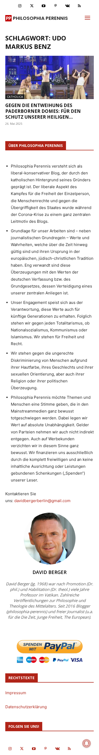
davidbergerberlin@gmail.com (42, 500)
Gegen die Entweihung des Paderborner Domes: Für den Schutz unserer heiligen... (43, 111)
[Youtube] (43, 6)
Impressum (15, 692)
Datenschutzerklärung (26, 706)
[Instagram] (20, 6)
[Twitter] (31, 6)
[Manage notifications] (86, 743)
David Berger (49, 572)
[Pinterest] (55, 6)
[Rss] (79, 6)
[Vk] (67, 6)
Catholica (15, 97)
